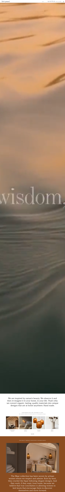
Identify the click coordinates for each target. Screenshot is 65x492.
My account (50, 1)
